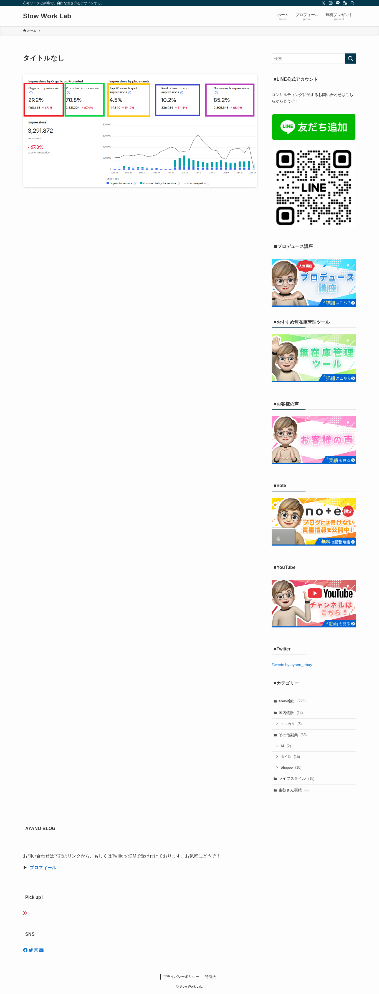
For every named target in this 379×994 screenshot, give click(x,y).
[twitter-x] (323, 3)
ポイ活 (290, 757)
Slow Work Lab (47, 16)
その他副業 (293, 735)
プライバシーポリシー (181, 977)
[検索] (352, 3)
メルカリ (291, 724)
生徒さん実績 (294, 790)
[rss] (345, 3)
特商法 (210, 977)
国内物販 (291, 712)
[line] (338, 3)
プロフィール (43, 867)
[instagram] (330, 3)
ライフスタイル (296, 778)
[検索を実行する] (350, 58)
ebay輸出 (292, 701)
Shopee (291, 767)
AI (286, 746)
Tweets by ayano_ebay (292, 664)
